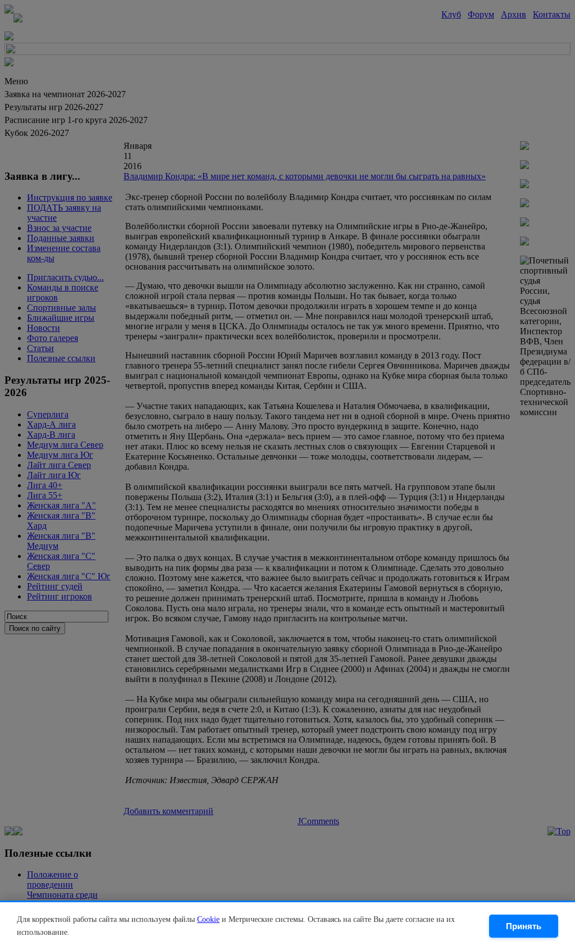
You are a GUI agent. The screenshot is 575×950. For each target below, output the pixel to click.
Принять (523, 926)
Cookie (208, 919)
